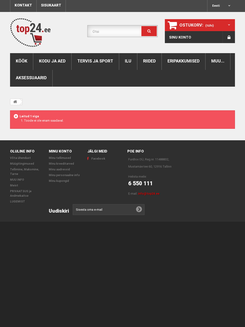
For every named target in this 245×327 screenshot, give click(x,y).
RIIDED (149, 60)
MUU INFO (17, 179)
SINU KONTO (180, 37)
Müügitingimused (22, 163)
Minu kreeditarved (61, 163)
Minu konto (60, 151)
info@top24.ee (148, 193)
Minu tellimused (60, 158)
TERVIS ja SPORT (95, 60)
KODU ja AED (52, 60)
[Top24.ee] (45, 32)
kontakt (23, 5)
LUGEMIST (17, 201)
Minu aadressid (59, 169)
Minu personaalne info (64, 175)
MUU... (217, 60)
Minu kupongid (59, 181)
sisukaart (51, 5)
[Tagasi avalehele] (15, 102)
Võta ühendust (20, 158)
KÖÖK (21, 60)
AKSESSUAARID (31, 77)
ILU (128, 60)
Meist (14, 185)
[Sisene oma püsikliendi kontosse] (229, 37)
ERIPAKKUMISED (183, 60)
